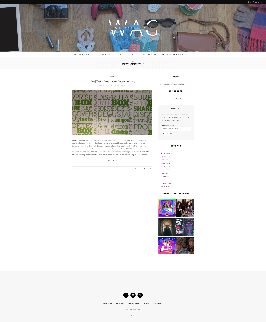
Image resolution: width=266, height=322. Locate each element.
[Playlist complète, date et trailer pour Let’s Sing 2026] (167, 208)
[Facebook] (126, 295)
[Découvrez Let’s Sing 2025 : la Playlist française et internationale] (167, 246)
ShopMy (183, 84)
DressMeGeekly (166, 153)
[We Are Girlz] (133, 28)
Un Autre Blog (166, 183)
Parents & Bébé (150, 54)
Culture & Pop (103, 54)
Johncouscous (166, 166)
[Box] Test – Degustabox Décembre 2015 (112, 81)
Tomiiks (163, 180)
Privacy (146, 303)
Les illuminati (166, 170)
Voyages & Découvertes (173, 54)
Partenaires (133, 303)
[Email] (150, 168)
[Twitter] (144, 168)
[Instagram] (140, 295)
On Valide (158, 303)
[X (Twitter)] (133, 295)
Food (119, 54)
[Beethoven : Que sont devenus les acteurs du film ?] (185, 246)
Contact (120, 303)
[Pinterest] (147, 168)
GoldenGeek (165, 163)
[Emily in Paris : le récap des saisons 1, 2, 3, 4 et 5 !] (185, 208)
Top (133, 315)
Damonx (164, 156)
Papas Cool (165, 173)
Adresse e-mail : (168, 125)
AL (111, 86)
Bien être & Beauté (81, 54)
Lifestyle (132, 54)
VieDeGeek (165, 186)
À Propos (107, 303)
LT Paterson (165, 176)
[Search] (191, 54)
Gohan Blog (165, 160)
